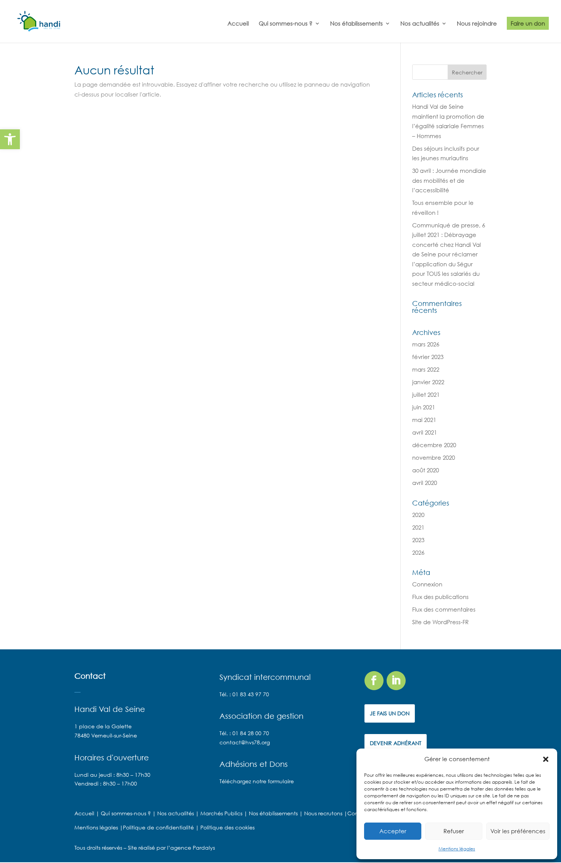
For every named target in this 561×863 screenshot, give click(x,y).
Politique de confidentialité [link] (159, 827)
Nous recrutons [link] (323, 813)
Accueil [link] (238, 24)
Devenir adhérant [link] (395, 743)
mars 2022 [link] (425, 369)
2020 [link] (418, 514)
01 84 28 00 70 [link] (250, 733)
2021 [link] (418, 527)
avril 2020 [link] (424, 482)
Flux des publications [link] (440, 596)
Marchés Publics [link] (221, 813)
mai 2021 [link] (424, 419)
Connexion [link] (427, 584)
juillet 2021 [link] (426, 394)
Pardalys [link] (204, 847)
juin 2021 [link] (423, 407)
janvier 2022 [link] (428, 381)
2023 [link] (418, 539)
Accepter (392, 831)
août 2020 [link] (425, 470)
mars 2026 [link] (425, 344)
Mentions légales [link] (456, 849)
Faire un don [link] (528, 23)
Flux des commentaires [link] (444, 609)
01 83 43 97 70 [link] (250, 694)
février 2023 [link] (427, 356)
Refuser (453, 831)
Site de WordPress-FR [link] (440, 621)
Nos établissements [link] (356, 24)
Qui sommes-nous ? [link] (286, 24)
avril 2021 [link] (424, 432)
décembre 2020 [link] (434, 444)
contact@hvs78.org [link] (244, 742)
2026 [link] (418, 552)
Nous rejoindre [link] (477, 24)
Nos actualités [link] (419, 24)
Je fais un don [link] (389, 713)
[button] (546, 759)
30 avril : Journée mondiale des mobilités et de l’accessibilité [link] (449, 180)
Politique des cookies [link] (227, 827)
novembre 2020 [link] (433, 457)
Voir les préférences (517, 831)
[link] (10, 139)
